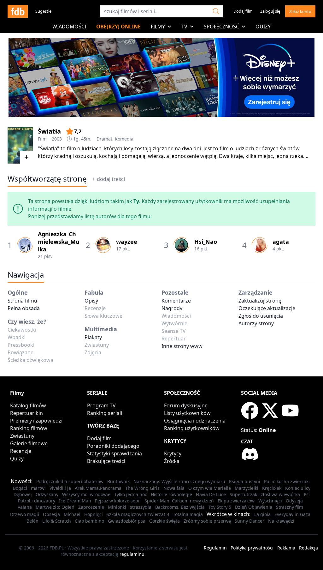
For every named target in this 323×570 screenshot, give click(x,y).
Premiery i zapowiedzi (36, 420)
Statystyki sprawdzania (114, 453)
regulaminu (132, 554)
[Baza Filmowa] (18, 11)
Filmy (158, 26)
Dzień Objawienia (253, 507)
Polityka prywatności (252, 548)
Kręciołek (271, 488)
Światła (49, 131)
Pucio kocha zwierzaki (287, 481)
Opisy (91, 300)
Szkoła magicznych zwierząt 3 (138, 514)
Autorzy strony (256, 323)
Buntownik (118, 481)
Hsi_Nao (205, 241)
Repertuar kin (26, 413)
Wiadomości (69, 26)
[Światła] (20, 145)
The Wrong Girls (142, 488)
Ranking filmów (28, 428)
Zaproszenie (91, 507)
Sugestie (43, 11)
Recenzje (20, 450)
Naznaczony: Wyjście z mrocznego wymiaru (179, 481)
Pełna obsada (24, 308)
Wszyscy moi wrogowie (86, 494)
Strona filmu (22, 300)
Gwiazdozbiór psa (126, 521)
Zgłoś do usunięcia (260, 315)
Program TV (101, 405)
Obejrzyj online (118, 26)
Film (42, 139)
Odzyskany (47, 494)
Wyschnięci (270, 501)
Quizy (263, 26)
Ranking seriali (104, 413)
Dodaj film (243, 11)
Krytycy (172, 453)
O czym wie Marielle (209, 488)
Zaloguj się (270, 11)
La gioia (262, 514)
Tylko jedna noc (130, 494)
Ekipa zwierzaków (236, 501)
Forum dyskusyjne (186, 405)
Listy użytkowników (187, 413)
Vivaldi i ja (60, 488)
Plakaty (93, 337)
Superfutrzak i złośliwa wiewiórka (265, 494)
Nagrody (172, 308)
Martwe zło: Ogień (55, 507)
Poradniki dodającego (113, 445)
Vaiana (25, 507)
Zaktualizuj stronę (259, 300)
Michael (72, 514)
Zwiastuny (22, 435)
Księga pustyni (244, 481)
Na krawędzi (281, 521)
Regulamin (215, 548)
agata (281, 241)
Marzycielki (246, 488)
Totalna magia (188, 514)
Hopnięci (93, 514)
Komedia (124, 139)
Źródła (171, 461)
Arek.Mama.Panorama (98, 488)
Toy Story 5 (219, 507)
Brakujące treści (106, 461)
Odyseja (294, 501)
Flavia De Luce (211, 494)
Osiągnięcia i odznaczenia (195, 420)
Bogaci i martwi (29, 488)
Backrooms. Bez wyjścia (180, 507)
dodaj (111, 179)
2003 (57, 139)
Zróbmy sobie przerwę (207, 521)
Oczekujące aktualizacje (266, 308)
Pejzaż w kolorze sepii (118, 501)
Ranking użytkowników (192, 428)
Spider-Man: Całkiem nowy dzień (179, 501)
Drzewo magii (24, 514)
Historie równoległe (171, 494)
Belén (32, 521)
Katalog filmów (28, 405)
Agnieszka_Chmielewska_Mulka (58, 241)
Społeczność (221, 26)
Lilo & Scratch (56, 521)
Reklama (286, 548)
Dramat (104, 139)
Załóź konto (300, 11)
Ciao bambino (89, 521)
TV (184, 26)
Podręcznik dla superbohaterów (69, 481)
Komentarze (176, 300)
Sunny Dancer (249, 521)
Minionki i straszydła (129, 507)
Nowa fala (174, 488)
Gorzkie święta (164, 521)
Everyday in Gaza (292, 514)
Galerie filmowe (29, 443)
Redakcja (308, 548)
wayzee (126, 241)
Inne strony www (182, 346)
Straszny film (289, 507)
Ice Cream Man (75, 501)
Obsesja (51, 514)
